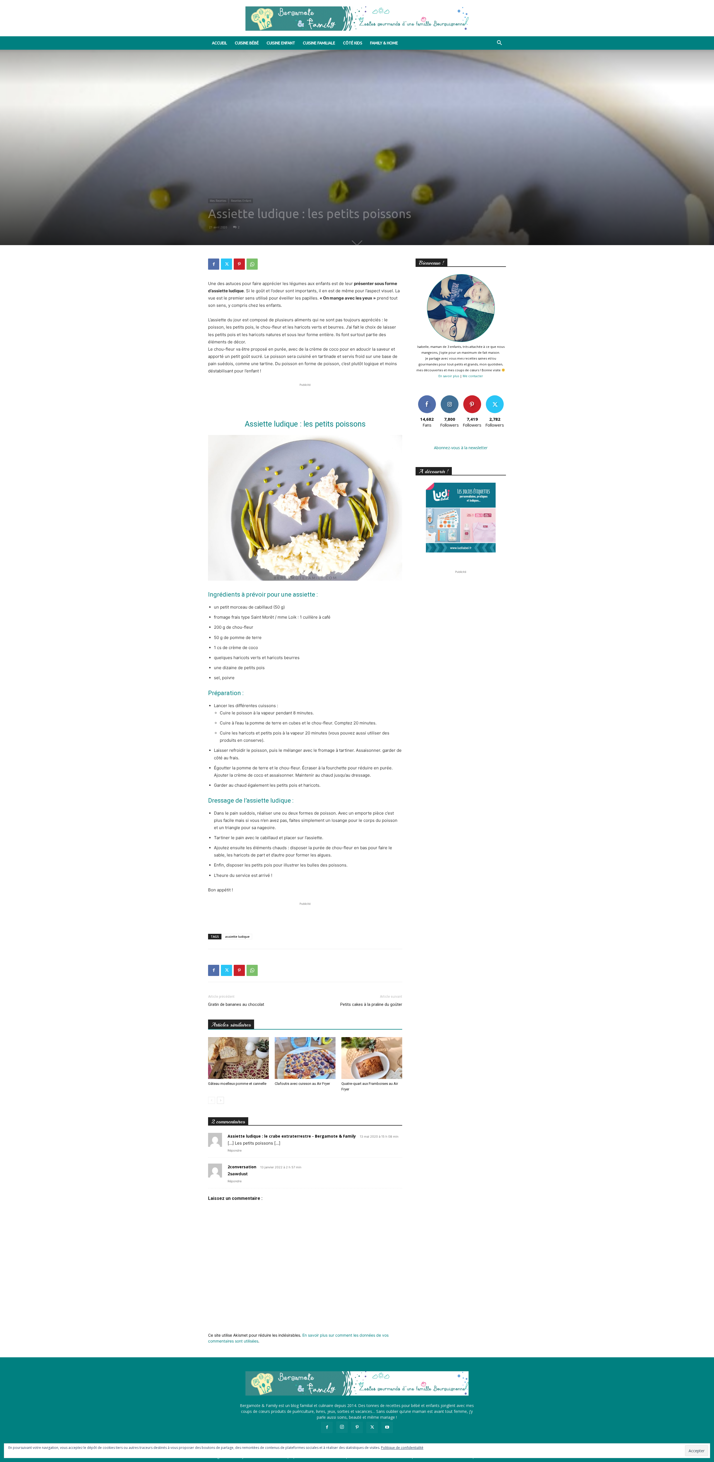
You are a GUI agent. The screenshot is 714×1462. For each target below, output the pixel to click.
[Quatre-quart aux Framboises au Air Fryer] (371, 1058)
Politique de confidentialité (402, 1447)
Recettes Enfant (241, 201)
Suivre (449, 397)
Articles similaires (231, 1024)
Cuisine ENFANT (281, 43)
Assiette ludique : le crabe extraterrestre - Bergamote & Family (292, 1136)
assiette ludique (237, 936)
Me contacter (473, 376)
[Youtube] (387, 1427)
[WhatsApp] (252, 264)
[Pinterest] (239, 264)
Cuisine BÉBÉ (247, 43)
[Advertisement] (305, 396)
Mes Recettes (218, 201)
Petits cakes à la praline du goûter (371, 1004)
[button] (499, 43)
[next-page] (220, 1100)
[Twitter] (226, 264)
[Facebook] (213, 264)
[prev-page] (211, 1100)
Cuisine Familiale (319, 43)
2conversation (242, 1166)
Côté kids (352, 43)
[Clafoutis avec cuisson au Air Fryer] (305, 1058)
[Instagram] (342, 1427)
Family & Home (384, 43)
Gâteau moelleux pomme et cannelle (237, 1083)
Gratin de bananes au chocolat (236, 1004)
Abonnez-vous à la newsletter (461, 447)
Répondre (235, 1150)
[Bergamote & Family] (357, 18)
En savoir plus (448, 376)
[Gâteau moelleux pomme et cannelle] (238, 1058)
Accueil (219, 43)
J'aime (427, 397)
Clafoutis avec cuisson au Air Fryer (302, 1083)
